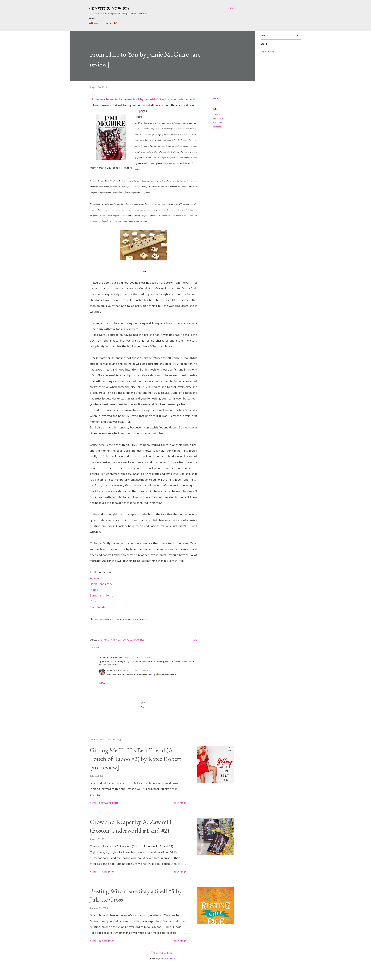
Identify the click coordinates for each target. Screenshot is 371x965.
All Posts (93, 23)
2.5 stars (217, 114)
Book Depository (101, 583)
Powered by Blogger (164, 953)
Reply (102, 682)
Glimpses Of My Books (109, 8)
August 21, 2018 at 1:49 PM (136, 670)
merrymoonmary (169, 958)
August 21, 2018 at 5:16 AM (138, 657)
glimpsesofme (114, 670)
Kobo (93, 601)
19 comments (106, 872)
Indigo (94, 589)
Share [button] (216, 98)
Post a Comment (108, 803)
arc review (217, 118)
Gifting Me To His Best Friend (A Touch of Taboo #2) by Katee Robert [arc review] (135, 758)
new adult (217, 122)
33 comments (106, 941)
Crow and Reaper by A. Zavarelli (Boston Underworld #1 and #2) (130, 826)
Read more (180, 803)
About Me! (111, 23)
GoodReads (97, 607)
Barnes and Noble (101, 595)
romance (217, 126)
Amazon (95, 578)
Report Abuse (267, 51)
